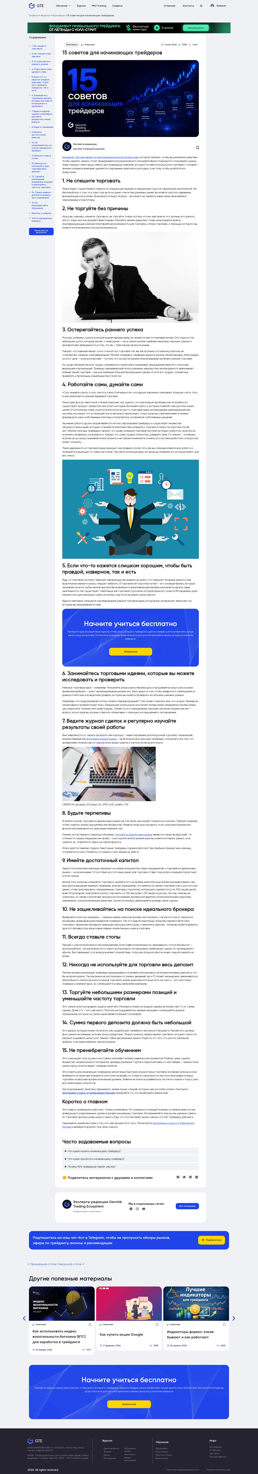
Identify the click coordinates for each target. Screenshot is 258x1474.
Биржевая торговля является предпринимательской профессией (100, 157)
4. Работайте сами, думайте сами (42, 70)
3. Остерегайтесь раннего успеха (41, 62)
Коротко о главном (41, 213)
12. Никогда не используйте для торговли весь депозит (40, 167)
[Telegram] (131, 1208)
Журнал (81, 5)
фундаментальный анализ (101, 738)
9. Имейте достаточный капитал (39, 135)
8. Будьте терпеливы (42, 127)
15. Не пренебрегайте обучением (40, 205)
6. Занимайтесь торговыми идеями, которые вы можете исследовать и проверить (42, 100)
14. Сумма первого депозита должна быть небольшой (41, 195)
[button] (201, 5)
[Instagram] (137, 1208)
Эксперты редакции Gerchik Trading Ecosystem (97, 1204)
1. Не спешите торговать (39, 47)
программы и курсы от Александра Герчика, (89, 1093)
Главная (33, 15)
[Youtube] (143, 1208)
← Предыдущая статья (42, 1264)
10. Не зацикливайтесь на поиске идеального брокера (42, 146)
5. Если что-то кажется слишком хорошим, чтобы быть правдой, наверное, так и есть (40, 84)
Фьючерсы (58, 15)
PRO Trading (99, 5)
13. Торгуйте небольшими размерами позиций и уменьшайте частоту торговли (42, 182)
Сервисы (117, 5)
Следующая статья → (70, 1264)
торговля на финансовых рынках (133, 834)
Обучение (61, 5)
